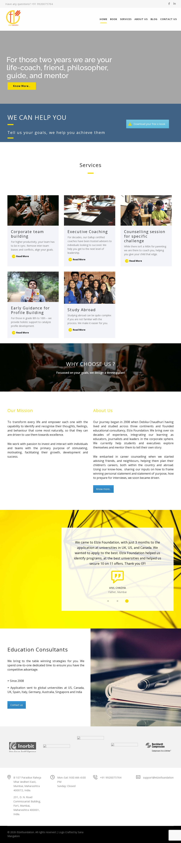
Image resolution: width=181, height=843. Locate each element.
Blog (154, 19)
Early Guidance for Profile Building (30, 310)
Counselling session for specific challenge (144, 236)
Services (126, 19)
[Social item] (169, 4)
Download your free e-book (149, 124)
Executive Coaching (88, 231)
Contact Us (168, 19)
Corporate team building (27, 234)
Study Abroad (82, 309)
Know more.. (103, 489)
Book (113, 19)
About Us (141, 19)
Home (103, 19)
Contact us (16, 705)
